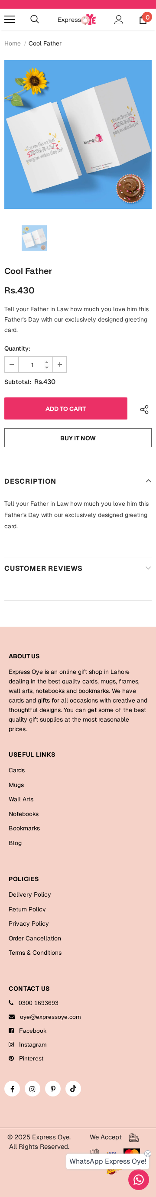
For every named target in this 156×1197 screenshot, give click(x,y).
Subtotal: (17, 382)
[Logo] (77, 19)
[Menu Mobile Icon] (9, 19)
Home (12, 43)
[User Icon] (119, 19)
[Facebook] (12, 1088)
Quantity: (17, 348)
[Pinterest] (53, 1088)
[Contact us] (138, 1179)
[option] (78, 134)
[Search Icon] (34, 19)
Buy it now (78, 438)
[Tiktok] (73, 1088)
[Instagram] (32, 1088)
